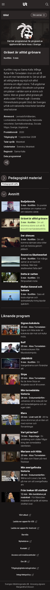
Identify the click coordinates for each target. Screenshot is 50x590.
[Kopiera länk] (6, 162)
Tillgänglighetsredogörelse (23, 568)
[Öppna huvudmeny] (3, 4)
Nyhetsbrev (24, 541)
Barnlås (25, 535)
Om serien (37, 15)
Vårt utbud (23, 515)
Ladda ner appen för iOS (23, 521)
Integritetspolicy (23, 575)
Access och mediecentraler (23, 555)
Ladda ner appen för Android (23, 528)
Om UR (24, 561)
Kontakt (23, 548)
